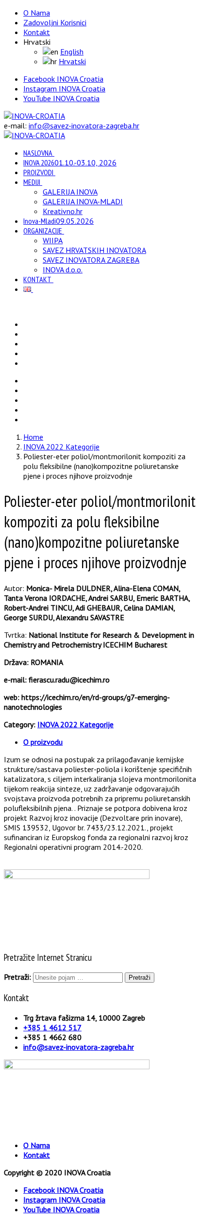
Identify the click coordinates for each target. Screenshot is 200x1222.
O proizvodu (43, 742)
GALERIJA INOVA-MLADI (83, 201)
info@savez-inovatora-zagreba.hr (84, 125)
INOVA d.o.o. (63, 269)
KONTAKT (37, 279)
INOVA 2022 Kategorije (75, 724)
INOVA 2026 (70, 162)
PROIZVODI (38, 172)
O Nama (36, 13)
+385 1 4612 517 (52, 1027)
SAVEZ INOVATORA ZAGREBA (91, 260)
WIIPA (53, 240)
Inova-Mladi (58, 221)
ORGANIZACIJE (42, 230)
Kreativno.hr (63, 211)
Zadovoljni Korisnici (54, 22)
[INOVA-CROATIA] (34, 116)
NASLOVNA (37, 153)
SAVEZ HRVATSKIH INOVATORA (94, 250)
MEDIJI (31, 182)
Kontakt (36, 32)
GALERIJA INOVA (70, 192)
